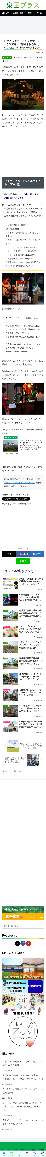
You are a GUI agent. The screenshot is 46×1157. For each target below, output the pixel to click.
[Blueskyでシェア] (28, 838)
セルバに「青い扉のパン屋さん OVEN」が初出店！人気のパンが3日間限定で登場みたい (23, 1106)
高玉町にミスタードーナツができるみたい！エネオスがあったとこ (23, 1122)
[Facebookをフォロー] (23, 943)
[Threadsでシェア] (18, 845)
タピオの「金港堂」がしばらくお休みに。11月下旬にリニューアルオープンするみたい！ (23, 1077)
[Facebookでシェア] (8, 845)
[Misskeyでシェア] (38, 838)
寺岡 (40, 57)
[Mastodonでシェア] (18, 838)
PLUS (26, 1150)
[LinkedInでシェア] (28, 852)
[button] (41, 925)
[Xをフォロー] (17, 943)
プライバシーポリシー (10, 1150)
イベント (8, 57)
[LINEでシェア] (8, 852)
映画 (6, 61)
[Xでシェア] (8, 838)
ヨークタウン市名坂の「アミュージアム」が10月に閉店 (23, 1091)
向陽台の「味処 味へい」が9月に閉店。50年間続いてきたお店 (23, 1063)
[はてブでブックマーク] (38, 845)
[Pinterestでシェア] (18, 852)
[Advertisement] (23, 24)
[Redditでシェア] (28, 845)
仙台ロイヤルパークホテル (25, 57)
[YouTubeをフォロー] (28, 943)
